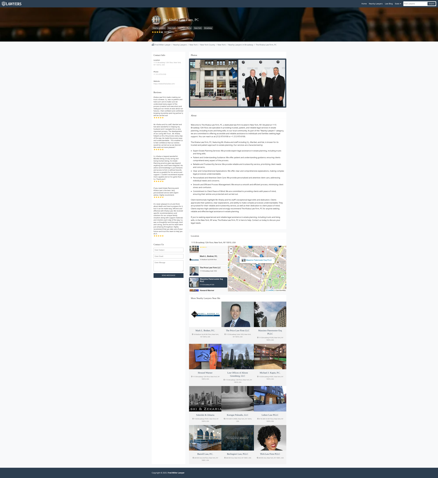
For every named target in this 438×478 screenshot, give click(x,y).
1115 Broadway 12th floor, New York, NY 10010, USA (167, 63)
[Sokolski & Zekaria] (205, 398)
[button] (259, 268)
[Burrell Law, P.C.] (205, 437)
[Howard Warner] (205, 356)
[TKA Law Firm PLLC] (270, 437)
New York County (184, 28)
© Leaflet (270, 290)
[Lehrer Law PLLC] (270, 398)
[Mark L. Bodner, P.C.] (205, 314)
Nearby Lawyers (376, 3)
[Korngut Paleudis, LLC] (237, 398)
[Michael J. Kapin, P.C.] (270, 356)
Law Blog (389, 3)
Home (364, 3)
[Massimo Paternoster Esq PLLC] (270, 314)
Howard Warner (257, 260)
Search (431, 4)
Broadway (208, 28)
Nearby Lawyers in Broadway (240, 44)
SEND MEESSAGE (168, 275)
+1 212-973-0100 (160, 74)
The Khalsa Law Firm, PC (266, 44)
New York (171, 28)
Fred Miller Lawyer (163, 44)
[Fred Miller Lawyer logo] (11, 5)
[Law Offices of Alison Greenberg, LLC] (237, 356)
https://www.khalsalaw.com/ (164, 84)
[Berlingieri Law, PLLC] (237, 437)
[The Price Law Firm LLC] (237, 314)
